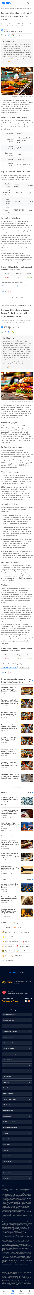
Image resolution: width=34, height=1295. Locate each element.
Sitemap (13, 1010)
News (7, 8)
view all (30, 680)
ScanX (2, 8)
